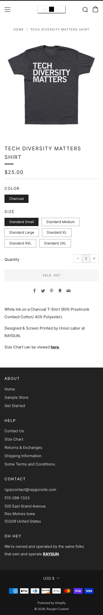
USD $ (48, 578)
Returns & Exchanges (23, 447)
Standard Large (21, 232)
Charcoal (16, 199)
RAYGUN (51, 554)
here (55, 347)
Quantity (11, 259)
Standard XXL (20, 243)
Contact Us (14, 430)
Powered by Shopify (52, 603)
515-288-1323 (17, 497)
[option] (51, 85)
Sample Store (16, 397)
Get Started (14, 405)
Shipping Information (23, 455)
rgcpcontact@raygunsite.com (30, 489)
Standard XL (57, 232)
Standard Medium (60, 222)
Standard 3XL (55, 243)
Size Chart (13, 439)
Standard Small (21, 222)
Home (19, 29)
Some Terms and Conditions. (30, 464)
